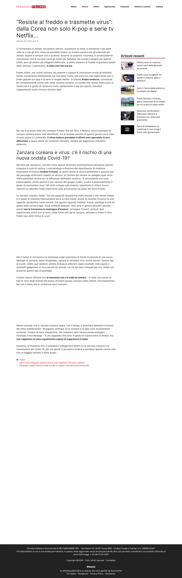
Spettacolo (109, 6)
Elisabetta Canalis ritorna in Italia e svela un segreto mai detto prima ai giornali (54, 365)
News (73, 6)
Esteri (96, 6)
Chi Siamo (71, 573)
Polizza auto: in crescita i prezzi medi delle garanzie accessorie (149, 65)
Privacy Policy (96, 573)
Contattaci (111, 560)
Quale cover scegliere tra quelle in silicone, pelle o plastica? (149, 77)
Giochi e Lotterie (142, 6)
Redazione (83, 573)
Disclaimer (110, 573)
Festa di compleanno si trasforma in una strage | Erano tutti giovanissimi (149, 129)
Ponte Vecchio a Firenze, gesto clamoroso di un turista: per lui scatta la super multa (151, 101)
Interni (85, 6)
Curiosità (124, 6)
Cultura (159, 6)
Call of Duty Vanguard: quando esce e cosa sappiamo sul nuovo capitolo (51, 362)
